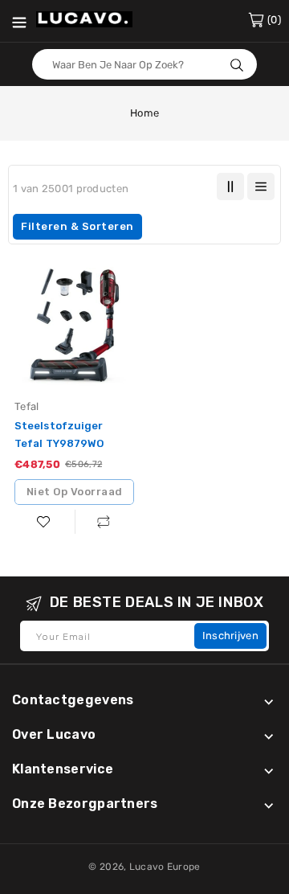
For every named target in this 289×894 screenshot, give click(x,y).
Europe (184, 866)
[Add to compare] (105, 522)
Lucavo (147, 866)
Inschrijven (230, 635)
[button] (144, 227)
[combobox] (144, 64)
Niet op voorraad (74, 492)
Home (144, 113)
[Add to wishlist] (44, 522)
